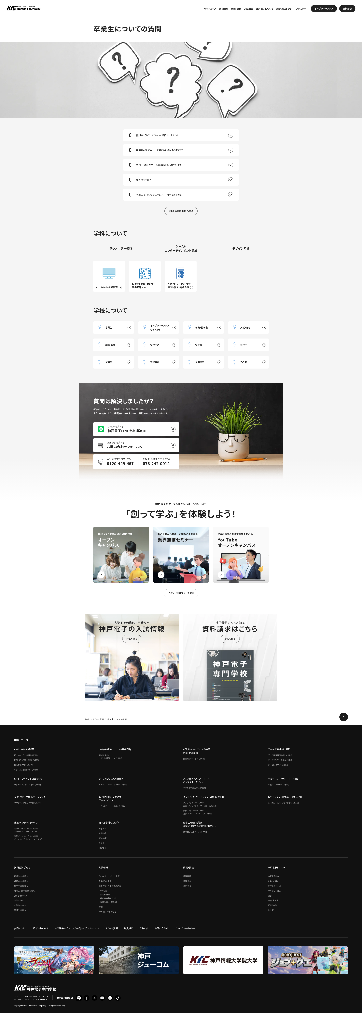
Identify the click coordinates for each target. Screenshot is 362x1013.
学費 (101, 906)
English (102, 828)
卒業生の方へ (20, 905)
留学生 (108, 362)
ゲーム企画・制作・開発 (279, 749)
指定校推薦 (105, 894)
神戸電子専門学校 (24, 8)
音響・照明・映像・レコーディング (29, 797)
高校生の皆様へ (21, 876)
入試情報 (248, 8)
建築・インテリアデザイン (26, 822)
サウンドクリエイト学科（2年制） (112, 806)
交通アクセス (20, 928)
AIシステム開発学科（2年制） (26, 769)
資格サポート (188, 886)
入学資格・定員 (105, 881)
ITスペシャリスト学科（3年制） (26, 760)
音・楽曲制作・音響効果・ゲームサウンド (110, 798)
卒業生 (108, 327)
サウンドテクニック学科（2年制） (27, 802)
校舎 (270, 895)
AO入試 (103, 890)
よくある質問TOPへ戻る (181, 211)
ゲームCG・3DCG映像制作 (111, 778)
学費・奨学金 (201, 327)
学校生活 (154, 344)
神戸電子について (264, 8)
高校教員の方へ (21, 895)
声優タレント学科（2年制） (278, 784)
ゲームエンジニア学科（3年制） (281, 760)
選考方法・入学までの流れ (110, 886)
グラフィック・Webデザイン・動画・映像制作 (203, 797)
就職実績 (187, 876)
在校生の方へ (20, 910)
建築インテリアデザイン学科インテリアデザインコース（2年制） (28, 838)
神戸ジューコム (274, 890)
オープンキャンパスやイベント (159, 327)
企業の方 (199, 362)
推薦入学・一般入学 (108, 902)
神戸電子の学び (274, 876)
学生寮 (198, 344)
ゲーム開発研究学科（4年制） (280, 755)
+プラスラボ (300, 8)
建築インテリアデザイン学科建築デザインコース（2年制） (26, 830)
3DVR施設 (272, 905)
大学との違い (273, 881)
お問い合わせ (161, 928)
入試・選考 (245, 327)
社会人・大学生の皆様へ (24, 890)
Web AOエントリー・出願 (109, 876)
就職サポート (188, 881)
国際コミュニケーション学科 (195, 831)
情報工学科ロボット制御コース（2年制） (110, 757)
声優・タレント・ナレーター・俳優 (283, 778)
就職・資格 (236, 8)
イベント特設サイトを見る (181, 593)
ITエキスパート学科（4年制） (26, 755)
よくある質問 (98, 719)
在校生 (243, 344)
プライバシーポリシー (184, 928)
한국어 (102, 842)
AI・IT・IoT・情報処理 (24, 749)
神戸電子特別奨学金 (108, 911)
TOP (87, 719)
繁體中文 (103, 833)
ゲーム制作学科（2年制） (278, 764)
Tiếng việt (103, 847)
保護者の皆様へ (21, 881)
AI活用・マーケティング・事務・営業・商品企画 (197, 751)
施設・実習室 (273, 900)
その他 (243, 362)
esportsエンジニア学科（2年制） (28, 784)
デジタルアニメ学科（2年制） (195, 788)
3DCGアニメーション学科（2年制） (113, 784)
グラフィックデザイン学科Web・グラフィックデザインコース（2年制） (200, 804)
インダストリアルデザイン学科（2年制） (284, 802)
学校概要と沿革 (274, 886)
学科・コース (210, 8)
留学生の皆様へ (21, 886)
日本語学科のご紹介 (109, 822)
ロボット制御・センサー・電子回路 (115, 749)
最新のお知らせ (283, 8)
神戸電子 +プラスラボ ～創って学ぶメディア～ (77, 928)
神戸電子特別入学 (108, 898)
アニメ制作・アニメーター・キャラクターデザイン (196, 780)
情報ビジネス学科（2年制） (194, 758)
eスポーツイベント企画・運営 (28, 778)
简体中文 (103, 838)
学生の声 (144, 928)
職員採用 (128, 928)
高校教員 (154, 362)
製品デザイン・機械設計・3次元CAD (285, 797)
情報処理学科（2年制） (23, 764)
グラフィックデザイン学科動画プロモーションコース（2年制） (197, 812)
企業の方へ (19, 900)
